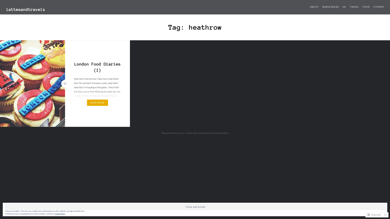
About (314, 6)
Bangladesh (331, 6)
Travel (354, 6)
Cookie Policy (59, 214)
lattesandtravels (25, 9)
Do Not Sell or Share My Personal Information (207, 133)
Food (366, 6)
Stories (378, 6)
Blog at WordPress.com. (173, 133)
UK (344, 6)
